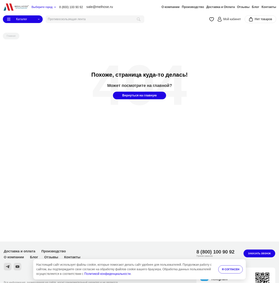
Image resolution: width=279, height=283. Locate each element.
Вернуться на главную (139, 95)
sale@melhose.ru (99, 7)
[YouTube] (17, 266)
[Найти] (138, 19)
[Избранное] (211, 19)
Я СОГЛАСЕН (230, 269)
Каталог (21, 19)
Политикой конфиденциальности (107, 273)
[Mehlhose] (16, 7)
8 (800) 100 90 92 (71, 7)
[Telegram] (7, 266)
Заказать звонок (259, 253)
